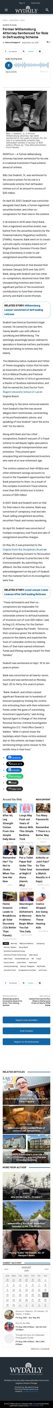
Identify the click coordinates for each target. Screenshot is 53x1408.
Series (26, 1193)
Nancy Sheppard (12, 42)
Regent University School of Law (21, 391)
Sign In (22, 3)
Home (5, 20)
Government (26, 1151)
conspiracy (40, 943)
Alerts (22, 20)
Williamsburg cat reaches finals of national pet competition (26, 1129)
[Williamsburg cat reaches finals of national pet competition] (26, 1120)
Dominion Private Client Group (15, 955)
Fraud (38, 959)
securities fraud (10, 970)
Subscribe (35, 3)
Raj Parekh (41, 966)
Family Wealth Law (22, 959)
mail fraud (33, 962)
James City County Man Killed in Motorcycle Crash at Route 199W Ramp (39, 1002)
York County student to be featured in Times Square (26, 1100)
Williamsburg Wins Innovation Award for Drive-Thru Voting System (12, 1002)
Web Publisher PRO (36, 1405)
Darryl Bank (23, 947)
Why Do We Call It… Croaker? (26, 1197)
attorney (14, 943)
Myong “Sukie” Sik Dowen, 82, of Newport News (26, 1254)
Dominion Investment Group (14, 951)
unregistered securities (27, 970)
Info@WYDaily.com (30, 1391)
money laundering (11, 966)
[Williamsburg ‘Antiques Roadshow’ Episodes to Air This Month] (26, 1215)
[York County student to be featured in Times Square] (26, 1090)
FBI (33, 959)
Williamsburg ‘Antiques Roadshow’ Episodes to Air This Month (26, 1225)
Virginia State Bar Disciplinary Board (23, 549)
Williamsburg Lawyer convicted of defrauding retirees (23, 310)
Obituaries (26, 1249)
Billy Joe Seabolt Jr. (27, 943)
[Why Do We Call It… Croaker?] (26, 1186)
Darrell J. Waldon (10, 947)
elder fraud (8, 959)
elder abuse (33, 955)
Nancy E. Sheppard (27, 966)
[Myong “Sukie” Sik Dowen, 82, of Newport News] (26, 1244)
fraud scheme (9, 962)
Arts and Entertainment (26, 1220)
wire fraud (42, 970)
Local (14, 25)
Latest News (13, 20)
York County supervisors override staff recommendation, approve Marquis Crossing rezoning (26, 1157)
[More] (40, 51)
